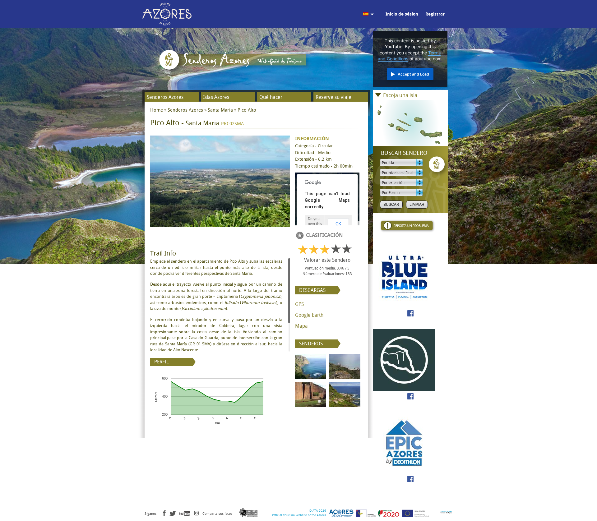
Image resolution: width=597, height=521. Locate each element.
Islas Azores (216, 97)
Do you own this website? (315, 224)
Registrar (435, 14)
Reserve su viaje (333, 97)
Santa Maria (220, 110)
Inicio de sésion (402, 14)
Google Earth (309, 315)
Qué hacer (270, 97)
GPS (299, 304)
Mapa (301, 326)
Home (156, 110)
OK (338, 223)
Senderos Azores (165, 97)
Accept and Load (413, 74)
